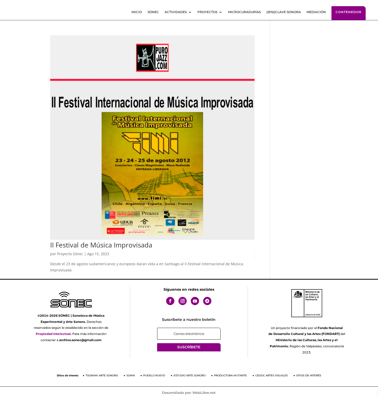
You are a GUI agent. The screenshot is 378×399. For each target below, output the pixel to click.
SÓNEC (153, 12)
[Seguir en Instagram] (182, 301)
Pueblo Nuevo (154, 375)
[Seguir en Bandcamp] (207, 301)
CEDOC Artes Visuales (271, 375)
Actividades (176, 12)
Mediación (316, 12)
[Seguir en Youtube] (195, 301)
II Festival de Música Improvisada (101, 245)
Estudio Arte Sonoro (189, 375)
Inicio (136, 12)
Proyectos (207, 12)
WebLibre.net (204, 393)
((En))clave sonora (283, 12)
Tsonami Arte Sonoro (102, 375)
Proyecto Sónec (70, 253)
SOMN (131, 375)
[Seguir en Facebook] (170, 301)
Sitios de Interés (308, 375)
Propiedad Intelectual (53, 334)
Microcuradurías (244, 12)
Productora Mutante (230, 375)
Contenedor (349, 12)
